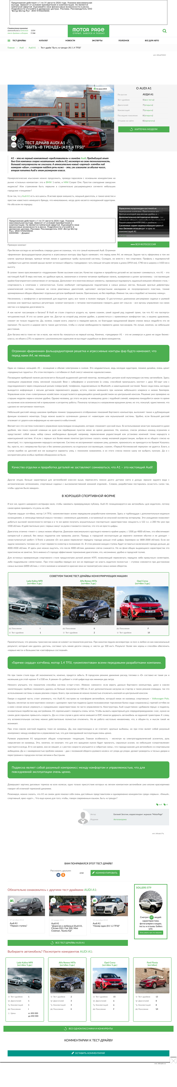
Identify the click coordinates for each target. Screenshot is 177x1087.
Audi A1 (26, 196)
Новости (70, 41)
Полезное (124, 41)
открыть (148, 105)
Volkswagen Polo (160, 699)
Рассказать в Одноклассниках (63, 875)
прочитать (149, 121)
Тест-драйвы (19, 41)
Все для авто (152, 41)
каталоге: (24, 31)
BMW (49, 182)
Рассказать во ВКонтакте (58, 875)
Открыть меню (9, 43)
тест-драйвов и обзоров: (18, 33)
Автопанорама (120, 820)
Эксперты (97, 41)
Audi (83, 158)
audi (160, 804)
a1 (167, 804)
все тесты (149, 100)
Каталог (43, 41)
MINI (66, 182)
